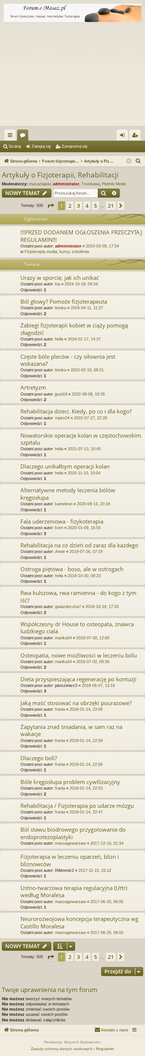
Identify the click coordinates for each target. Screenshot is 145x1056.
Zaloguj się (41, 146)
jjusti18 (61, 394)
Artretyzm (33, 387)
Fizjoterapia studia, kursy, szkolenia (57, 251)
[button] (50, 205)
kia (57, 284)
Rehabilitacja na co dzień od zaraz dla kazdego (79, 545)
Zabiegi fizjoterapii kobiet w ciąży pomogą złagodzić (74, 328)
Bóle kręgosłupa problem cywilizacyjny (70, 781)
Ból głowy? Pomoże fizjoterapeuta (63, 301)
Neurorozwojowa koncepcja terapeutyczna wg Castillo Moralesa (79, 922)
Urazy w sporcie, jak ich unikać (59, 277)
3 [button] (78, 205)
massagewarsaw (70, 843)
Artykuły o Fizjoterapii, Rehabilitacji (60, 175)
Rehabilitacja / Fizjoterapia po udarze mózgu (77, 805)
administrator (66, 184)
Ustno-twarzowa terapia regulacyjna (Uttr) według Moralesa (73, 891)
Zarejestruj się (74, 146)
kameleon (63, 504)
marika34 (63, 638)
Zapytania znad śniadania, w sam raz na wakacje (71, 730)
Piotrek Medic (114, 184)
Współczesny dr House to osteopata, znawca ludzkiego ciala (77, 627)
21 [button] (111, 205)
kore (59, 527)
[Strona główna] (72, 13)
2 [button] (69, 205)
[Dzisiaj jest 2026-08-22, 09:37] (128, 161)
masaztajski (40, 184)
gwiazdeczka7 (68, 606)
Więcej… (11, 136)
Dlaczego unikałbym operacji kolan (65, 466)
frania (60, 709)
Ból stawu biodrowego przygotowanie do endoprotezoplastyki (73, 833)
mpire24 (62, 418)
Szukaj (15, 146)
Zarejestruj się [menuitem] (136, 136)
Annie (60, 551)
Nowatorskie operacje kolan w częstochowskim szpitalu (80, 439)
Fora (24, 136)
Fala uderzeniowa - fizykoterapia (61, 521)
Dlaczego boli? (38, 758)
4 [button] (87, 205)
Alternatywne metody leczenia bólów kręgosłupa (67, 493)
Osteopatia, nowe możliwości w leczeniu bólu (78, 655)
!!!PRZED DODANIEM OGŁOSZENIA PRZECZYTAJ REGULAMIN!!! (81, 235)
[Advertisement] (72, 75)
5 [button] (95, 205)
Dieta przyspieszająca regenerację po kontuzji (78, 679)
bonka (60, 307)
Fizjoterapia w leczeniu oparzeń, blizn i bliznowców (69, 860)
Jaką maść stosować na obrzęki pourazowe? (76, 703)
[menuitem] (138, 161)
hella (59, 339)
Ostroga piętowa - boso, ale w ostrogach (71, 569)
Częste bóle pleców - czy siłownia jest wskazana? (67, 360)
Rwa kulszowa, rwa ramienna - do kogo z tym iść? (78, 596)
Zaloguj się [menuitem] (124, 136)
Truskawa (90, 184)
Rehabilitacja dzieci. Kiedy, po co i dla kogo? (76, 411)
